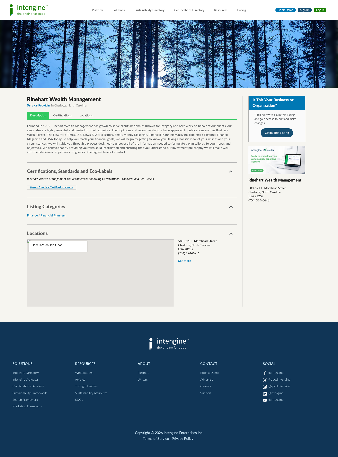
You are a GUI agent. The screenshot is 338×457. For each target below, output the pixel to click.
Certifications (62, 115)
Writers (143, 379)
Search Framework (25, 399)
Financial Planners (53, 215)
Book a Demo (209, 372)
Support (205, 393)
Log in (320, 10)
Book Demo (285, 10)
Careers (205, 386)
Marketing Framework (27, 406)
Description (38, 115)
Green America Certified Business (51, 187)
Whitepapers (84, 372)
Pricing (241, 10)
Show (231, 172)
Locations (86, 115)
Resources (220, 10)
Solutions (119, 10)
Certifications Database (28, 386)
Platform (97, 10)
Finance (32, 215)
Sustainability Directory (150, 10)
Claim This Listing (277, 132)
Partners (143, 372)
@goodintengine (279, 379)
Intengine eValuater (25, 379)
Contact (208, 364)
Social (269, 364)
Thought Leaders (86, 386)
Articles (80, 379)
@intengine (275, 372)
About (144, 364)
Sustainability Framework (30, 393)
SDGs (79, 399)
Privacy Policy (182, 439)
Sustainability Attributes (91, 393)
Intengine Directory (26, 372)
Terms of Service (156, 439)
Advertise (206, 379)
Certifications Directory (189, 10)
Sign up (304, 10)
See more (184, 260)
